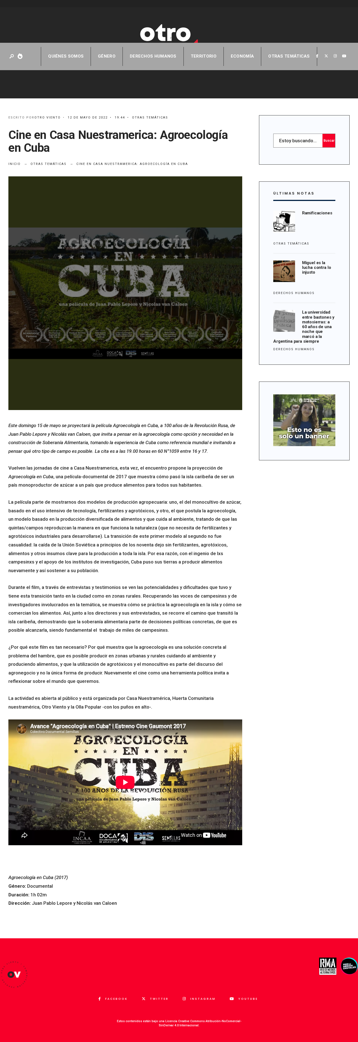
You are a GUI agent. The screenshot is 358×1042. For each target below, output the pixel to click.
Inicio (14, 164)
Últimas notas (294, 193)
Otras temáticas (289, 56)
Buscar (329, 141)
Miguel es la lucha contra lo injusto (316, 267)
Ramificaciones (317, 212)
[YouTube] (344, 56)
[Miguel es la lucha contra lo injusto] (284, 271)
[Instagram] (335, 56)
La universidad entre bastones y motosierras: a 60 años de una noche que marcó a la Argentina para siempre (304, 327)
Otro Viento (47, 117)
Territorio (203, 56)
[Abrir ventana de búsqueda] (12, 56)
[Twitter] (326, 56)
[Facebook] (317, 56)
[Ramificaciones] (284, 222)
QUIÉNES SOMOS (66, 56)
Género (107, 56)
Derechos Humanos (153, 56)
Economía (242, 56)
